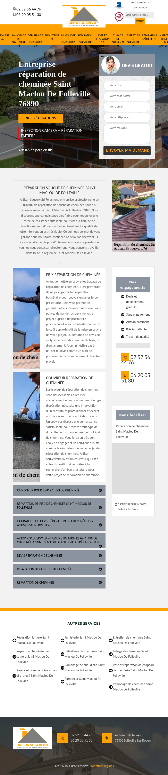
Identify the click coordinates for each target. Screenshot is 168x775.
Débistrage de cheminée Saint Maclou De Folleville (84, 654)
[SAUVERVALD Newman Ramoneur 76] (84, 16)
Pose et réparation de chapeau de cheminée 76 (102, 46)
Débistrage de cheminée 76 (35, 40)
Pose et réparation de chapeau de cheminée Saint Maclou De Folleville (133, 671)
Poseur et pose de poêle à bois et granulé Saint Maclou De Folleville (36, 676)
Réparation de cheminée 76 (85, 40)
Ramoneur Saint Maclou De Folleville (83, 681)
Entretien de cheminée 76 (133, 40)
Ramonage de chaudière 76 (18, 40)
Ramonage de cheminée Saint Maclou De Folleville (133, 687)
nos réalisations (41, 118)
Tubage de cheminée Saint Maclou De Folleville (130, 654)
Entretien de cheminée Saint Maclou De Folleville (132, 640)
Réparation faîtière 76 (149, 37)
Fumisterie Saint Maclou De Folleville (83, 640)
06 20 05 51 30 (28, 15)
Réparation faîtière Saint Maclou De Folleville (32, 640)
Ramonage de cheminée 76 (68, 40)
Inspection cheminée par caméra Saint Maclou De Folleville (32, 657)
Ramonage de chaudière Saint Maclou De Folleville (84, 668)
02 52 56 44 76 (28, 9)
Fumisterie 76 (52, 37)
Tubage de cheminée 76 (118, 40)
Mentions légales (102, 766)
